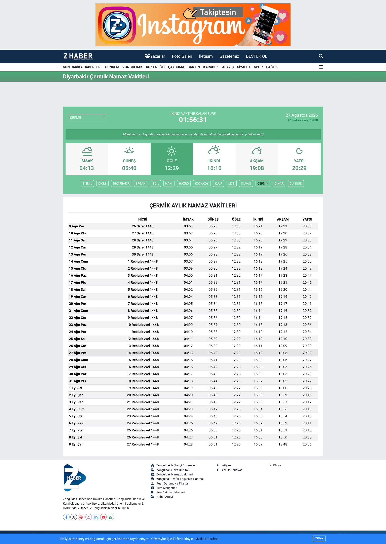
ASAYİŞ (228, 67)
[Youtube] (103, 517)
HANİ (168, 183)
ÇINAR (279, 183)
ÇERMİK (262, 183)
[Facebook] (66, 517)
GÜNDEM (112, 67)
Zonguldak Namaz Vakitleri (174, 474)
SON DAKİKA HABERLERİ (82, 67)
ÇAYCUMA (176, 67)
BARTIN (194, 67)
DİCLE (102, 183)
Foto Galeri (182, 56)
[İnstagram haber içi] (193, 25)
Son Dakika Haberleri (170, 492)
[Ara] (321, 56)
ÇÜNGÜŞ (296, 183)
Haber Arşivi (164, 497)
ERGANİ (141, 183)
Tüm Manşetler (166, 488)
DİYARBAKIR (121, 183)
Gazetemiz (229, 56)
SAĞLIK (272, 67)
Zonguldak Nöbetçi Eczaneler (176, 465)
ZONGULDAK (133, 67)
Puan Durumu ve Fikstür (172, 483)
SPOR (258, 67)
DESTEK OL (256, 56)
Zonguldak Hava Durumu (172, 470)
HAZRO (184, 183)
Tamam (319, 538)
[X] (73, 517)
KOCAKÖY (201, 183)
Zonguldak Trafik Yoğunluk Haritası (180, 479)
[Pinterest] (81, 517)
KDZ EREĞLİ (155, 67)
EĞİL (156, 183)
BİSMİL (87, 183)
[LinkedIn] (96, 517)
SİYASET (243, 67)
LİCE (231, 183)
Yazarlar (157, 56)
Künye (277, 465)
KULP (218, 183)
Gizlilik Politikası (232, 470)
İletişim (206, 56)
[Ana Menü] (321, 67)
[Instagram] (88, 517)
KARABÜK (211, 67)
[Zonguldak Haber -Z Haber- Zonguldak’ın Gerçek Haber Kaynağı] (78, 56)
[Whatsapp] (111, 517)
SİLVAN (246, 183)
